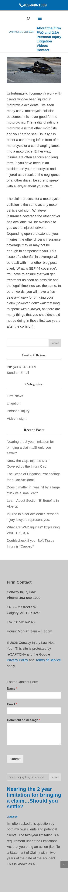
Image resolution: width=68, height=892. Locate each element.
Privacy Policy (17, 660)
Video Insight (16, 418)
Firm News (15, 396)
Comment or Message (23, 720)
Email (12, 704)
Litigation (13, 403)
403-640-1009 (35, 5)
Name (12, 688)
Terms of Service (48, 660)
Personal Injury (18, 411)
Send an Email (18, 373)
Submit (15, 759)
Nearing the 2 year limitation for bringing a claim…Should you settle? (30, 447)
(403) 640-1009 (24, 367)
